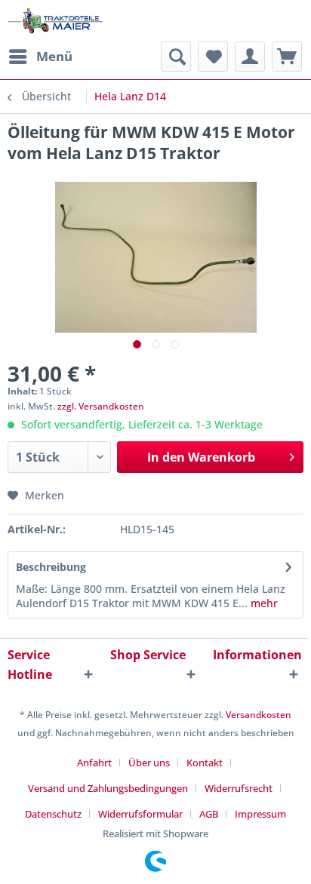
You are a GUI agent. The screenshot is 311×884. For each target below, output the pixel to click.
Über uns (149, 762)
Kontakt (204, 762)
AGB (208, 814)
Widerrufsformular (140, 814)
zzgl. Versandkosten (100, 406)
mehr (263, 603)
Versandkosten (258, 714)
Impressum (260, 814)
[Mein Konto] (250, 56)
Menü (54, 56)
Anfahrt (94, 762)
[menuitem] (40, 56)
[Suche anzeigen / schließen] (176, 56)
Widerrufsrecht (239, 788)
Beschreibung (51, 567)
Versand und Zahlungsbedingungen (108, 788)
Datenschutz (53, 814)
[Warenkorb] (287, 56)
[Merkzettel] (213, 56)
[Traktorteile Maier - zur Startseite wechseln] (55, 21)
